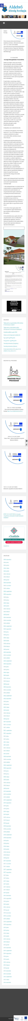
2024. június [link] (6, 634)
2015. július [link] (6, 927)
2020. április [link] (6, 779)
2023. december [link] (7, 652)
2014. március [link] (7, 962)
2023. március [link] (7, 678)
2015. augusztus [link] (7, 924)
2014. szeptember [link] (8, 950)
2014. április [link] (6, 959)
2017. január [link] (6, 892)
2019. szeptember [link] (8, 800)
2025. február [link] (7, 611)
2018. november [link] (7, 829)
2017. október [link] (7, 866)
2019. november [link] (7, 794)
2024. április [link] (6, 640)
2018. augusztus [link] (7, 837)
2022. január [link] (6, 718)
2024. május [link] (6, 637)
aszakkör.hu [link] (6, 546)
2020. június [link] (6, 773)
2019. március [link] (7, 817)
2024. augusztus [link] (7, 629)
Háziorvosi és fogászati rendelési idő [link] (12, 335)
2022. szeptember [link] (8, 695)
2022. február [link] (7, 716)
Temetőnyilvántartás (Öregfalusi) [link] (11, 343)
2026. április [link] (6, 571)
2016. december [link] (7, 895)
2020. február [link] (7, 785)
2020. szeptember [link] (8, 765)
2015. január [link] (6, 944)
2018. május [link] (6, 846)
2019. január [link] (6, 823)
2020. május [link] (6, 776)
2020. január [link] (6, 788)
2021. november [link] (7, 724)
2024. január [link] (6, 649)
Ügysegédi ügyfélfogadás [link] (9, 337)
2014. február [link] (7, 965)
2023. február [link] (7, 681)
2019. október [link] (7, 797)
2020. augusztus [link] (7, 768)
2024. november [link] (7, 620)
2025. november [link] (7, 585)
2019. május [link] (6, 811)
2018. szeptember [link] (8, 834)
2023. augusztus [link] (7, 663)
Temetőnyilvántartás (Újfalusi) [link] (10, 346)
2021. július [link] (6, 736)
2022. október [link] (7, 692)
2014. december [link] (7, 947)
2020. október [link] (7, 762)
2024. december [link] (7, 617)
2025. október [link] (7, 588)
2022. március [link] (7, 713)
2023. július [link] (6, 666)
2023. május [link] (6, 672)
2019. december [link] (7, 791)
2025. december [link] (7, 582)
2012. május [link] (6, 979)
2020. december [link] (7, 756)
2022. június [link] (6, 704)
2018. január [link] (6, 857)
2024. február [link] (7, 646)
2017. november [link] (7, 863)
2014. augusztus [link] (7, 953)
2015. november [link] (7, 915)
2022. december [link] (7, 687)
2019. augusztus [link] (7, 802)
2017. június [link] (6, 878)
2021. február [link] (7, 750)
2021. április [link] (6, 744)
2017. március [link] (7, 886)
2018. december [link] (7, 826)
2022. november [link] (7, 689)
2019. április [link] (6, 814)
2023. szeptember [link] (8, 660)
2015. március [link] (7, 939)
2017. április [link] (6, 884)
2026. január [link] (6, 579)
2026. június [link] (6, 565)
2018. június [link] (6, 843)
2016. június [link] (6, 901)
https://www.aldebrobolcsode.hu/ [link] (15, 411)
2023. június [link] (6, 669)
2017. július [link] (6, 875)
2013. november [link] (7, 973)
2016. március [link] (7, 907)
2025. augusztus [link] (7, 594)
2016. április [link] (6, 904)
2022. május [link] (6, 707)
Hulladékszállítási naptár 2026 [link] (10, 332)
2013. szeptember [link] (8, 976)
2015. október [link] (7, 918)
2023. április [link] (6, 675)
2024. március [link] (7, 643)
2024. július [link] (6, 632)
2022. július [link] (6, 701)
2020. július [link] (6, 771)
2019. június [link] (6, 808)
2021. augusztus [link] (7, 733)
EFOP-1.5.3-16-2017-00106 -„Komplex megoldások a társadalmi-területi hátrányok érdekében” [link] (13, 516)
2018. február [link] (7, 855)
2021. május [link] (6, 742)
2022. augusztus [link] (7, 698)
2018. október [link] (7, 831)
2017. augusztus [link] (7, 872)
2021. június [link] (6, 739)
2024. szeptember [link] (8, 626)
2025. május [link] (6, 603)
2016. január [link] (6, 910)
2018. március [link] (7, 852)
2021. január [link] (6, 753)
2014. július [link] (6, 956)
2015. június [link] (6, 930)
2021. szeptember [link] (8, 730)
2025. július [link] (6, 597)
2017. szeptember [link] (8, 869)
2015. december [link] (7, 912)
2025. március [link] (7, 608)
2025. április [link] (6, 605)
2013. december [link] (7, 970)
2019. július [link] (6, 805)
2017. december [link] (7, 860)
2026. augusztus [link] (7, 559)
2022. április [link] (6, 710)
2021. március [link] (7, 747)
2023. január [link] (6, 684)
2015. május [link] (6, 933)
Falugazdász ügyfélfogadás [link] (10, 340)
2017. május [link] (6, 881)
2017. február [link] (7, 889)
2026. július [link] (6, 562)
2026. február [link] (7, 576)
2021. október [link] (7, 727)
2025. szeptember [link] (8, 591)
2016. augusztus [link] (7, 898)
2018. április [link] (6, 849)
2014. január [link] (6, 968)
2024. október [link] (7, 623)
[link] (2, 5)
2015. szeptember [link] (8, 921)
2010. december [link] (7, 982)
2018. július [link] (6, 840)
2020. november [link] (7, 759)
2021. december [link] (7, 721)
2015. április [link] (6, 936)
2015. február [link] (7, 941)
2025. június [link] (6, 600)
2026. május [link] (6, 568)
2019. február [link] (7, 820)
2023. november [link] (7, 655)
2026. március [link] (7, 574)
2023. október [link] (7, 658)
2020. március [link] (7, 782)
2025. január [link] (6, 614)
